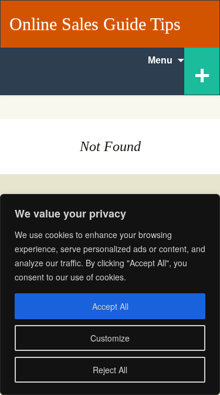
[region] (110, 294)
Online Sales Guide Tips (95, 24)
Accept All (110, 306)
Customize (110, 338)
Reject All (110, 370)
